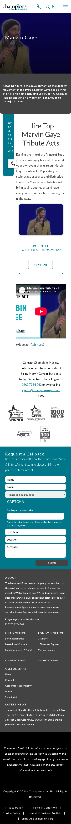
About (8, 691)
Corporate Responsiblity (18, 685)
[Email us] (54, 7)
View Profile (40, 264)
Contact (9, 679)
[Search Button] (47, 7)
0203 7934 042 (32, 384)
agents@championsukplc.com (41, 390)
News (8, 674)
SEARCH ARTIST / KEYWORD (10, 139)
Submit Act (11, 696)
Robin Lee (37, 344)
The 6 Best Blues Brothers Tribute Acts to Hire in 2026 (35, 710)
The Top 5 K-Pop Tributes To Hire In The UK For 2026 (34, 714)
